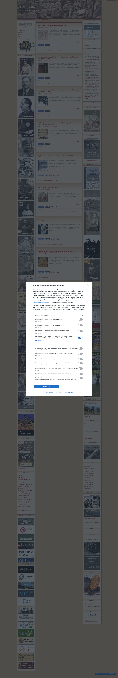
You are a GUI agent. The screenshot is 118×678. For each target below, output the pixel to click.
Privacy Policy (69, 392)
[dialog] (59, 339)
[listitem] (59, 315)
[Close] (89, 285)
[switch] (80, 319)
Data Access (59, 392)
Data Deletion (49, 392)
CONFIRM (46, 386)
